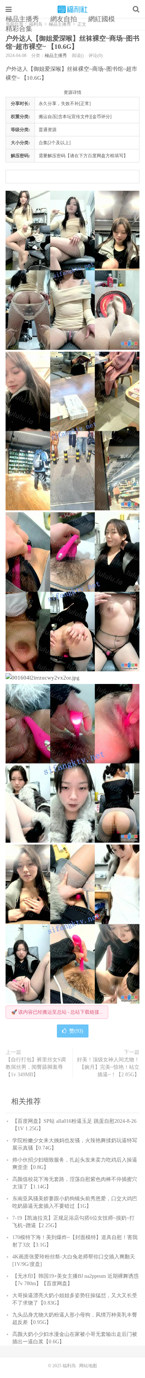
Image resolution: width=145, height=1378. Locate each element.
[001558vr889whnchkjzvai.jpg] (72, 270)
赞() (76, 1031)
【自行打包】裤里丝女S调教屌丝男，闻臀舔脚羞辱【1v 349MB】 (36, 1067)
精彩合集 (19, 28)
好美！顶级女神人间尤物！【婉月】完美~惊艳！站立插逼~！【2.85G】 (108, 1067)
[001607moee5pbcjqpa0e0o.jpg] (72, 763)
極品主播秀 (22, 19)
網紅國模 (101, 19)
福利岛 (72, 9)
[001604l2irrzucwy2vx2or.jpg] (72, 677)
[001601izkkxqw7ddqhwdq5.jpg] (72, 591)
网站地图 (88, 1365)
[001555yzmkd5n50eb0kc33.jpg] (72, 431)
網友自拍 (63, 19)
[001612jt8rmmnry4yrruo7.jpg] (72, 924)
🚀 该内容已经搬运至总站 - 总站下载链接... (57, 1012)
